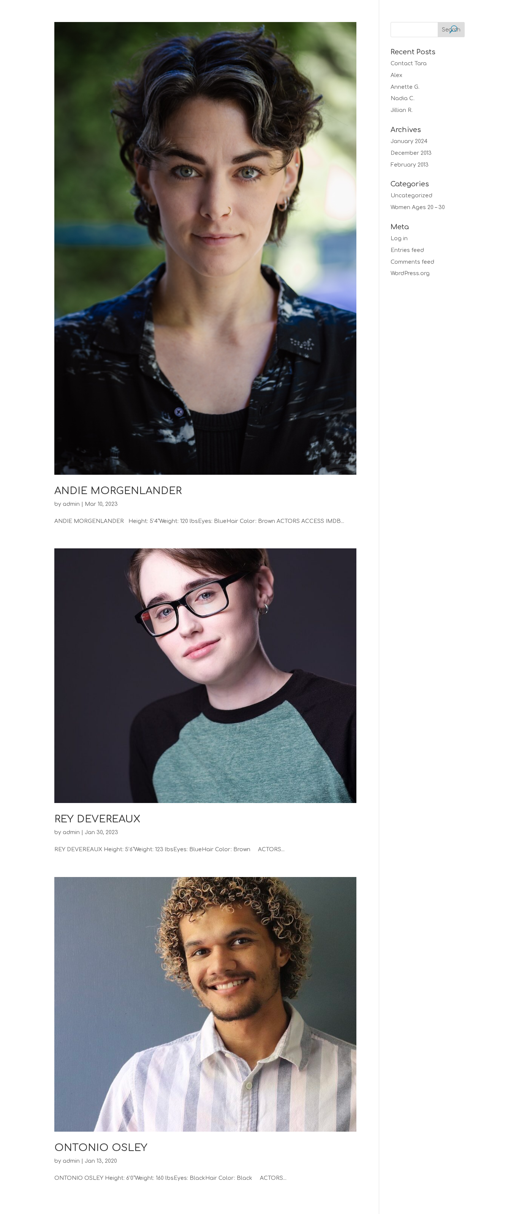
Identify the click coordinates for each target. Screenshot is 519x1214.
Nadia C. (403, 98)
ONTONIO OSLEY (100, 1147)
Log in (399, 238)
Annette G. (405, 87)
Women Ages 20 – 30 (418, 207)
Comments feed (412, 262)
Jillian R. (402, 110)
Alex (396, 75)
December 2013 (411, 153)
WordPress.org (410, 273)
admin (71, 504)
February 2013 (410, 165)
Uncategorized (411, 195)
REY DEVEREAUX (97, 819)
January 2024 (409, 141)
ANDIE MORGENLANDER (118, 490)
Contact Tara (409, 63)
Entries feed (407, 250)
